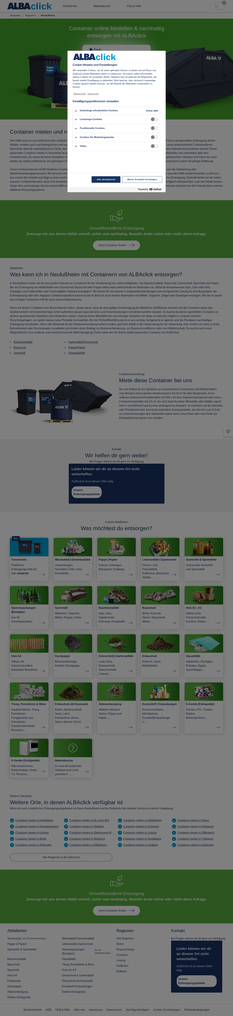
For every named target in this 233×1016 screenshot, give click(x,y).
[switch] (154, 119)
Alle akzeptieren (106, 179)
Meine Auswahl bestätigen (142, 179)
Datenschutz (80, 93)
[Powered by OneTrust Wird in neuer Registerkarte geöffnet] (151, 190)
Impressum (93, 93)
